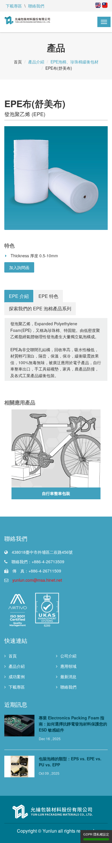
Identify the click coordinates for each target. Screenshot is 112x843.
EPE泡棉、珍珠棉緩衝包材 (75, 62)
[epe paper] (56, 178)
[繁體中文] (104, 4)
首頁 (13, 656)
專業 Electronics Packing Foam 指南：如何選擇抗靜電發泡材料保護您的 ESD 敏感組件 (73, 724)
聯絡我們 (36, 6)
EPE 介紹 (19, 296)
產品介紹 (36, 62)
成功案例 (17, 676)
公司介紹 (68, 656)
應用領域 (68, 666)
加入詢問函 (19, 267)
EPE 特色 (48, 296)
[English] (98, 4)
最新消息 (68, 676)
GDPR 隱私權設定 (96, 834)
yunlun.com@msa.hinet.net (37, 580)
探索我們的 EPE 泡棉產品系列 (40, 308)
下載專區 (14, 6)
